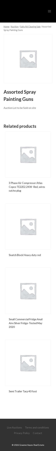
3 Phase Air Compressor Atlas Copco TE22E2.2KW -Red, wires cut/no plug (27, 186)
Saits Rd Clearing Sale (21, 116)
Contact (37, 433)
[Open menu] (49, 11)
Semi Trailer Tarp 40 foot (23, 391)
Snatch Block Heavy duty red (25, 255)
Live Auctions (14, 427)
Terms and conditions (37, 427)
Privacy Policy (22, 433)
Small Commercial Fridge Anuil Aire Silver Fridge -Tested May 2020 (26, 323)
